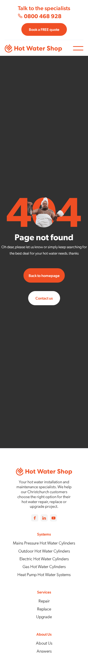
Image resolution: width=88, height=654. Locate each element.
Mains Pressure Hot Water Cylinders (44, 542)
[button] (78, 48)
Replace (44, 608)
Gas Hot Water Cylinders (44, 566)
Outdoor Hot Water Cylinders (44, 550)
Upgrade (44, 616)
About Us (44, 643)
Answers (44, 651)
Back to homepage (44, 275)
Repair (44, 600)
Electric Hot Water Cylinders (44, 558)
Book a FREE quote (44, 29)
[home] (39, 48)
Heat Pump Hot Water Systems (44, 574)
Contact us (44, 298)
